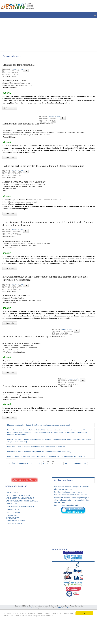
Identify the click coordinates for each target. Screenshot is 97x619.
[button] (26, 70)
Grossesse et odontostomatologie (18, 64)
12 (56, 463)
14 (66, 463)
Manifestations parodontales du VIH (20, 123)
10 (47, 463)
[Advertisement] (48, 34)
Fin (85, 463)
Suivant (77, 463)
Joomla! (29, 608)
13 (61, 463)
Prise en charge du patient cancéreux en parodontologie (30, 386)
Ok (84, 613)
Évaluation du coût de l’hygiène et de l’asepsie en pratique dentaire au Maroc (36, 447)
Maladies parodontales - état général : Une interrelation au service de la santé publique (39, 425)
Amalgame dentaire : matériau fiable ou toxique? (26, 336)
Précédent (24, 463)
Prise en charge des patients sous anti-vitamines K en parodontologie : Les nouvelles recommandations (46, 456)
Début (13, 463)
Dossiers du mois (17, 69)
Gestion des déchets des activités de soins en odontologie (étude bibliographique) (43, 165)
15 (70, 463)
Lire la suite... (10, 108)
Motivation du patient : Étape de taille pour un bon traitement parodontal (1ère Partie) (39, 452)
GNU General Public (64, 608)
